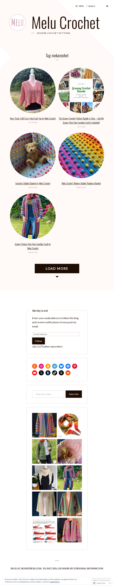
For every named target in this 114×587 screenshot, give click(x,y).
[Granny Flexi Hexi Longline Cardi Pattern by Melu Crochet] (44, 426)
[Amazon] (47, 366)
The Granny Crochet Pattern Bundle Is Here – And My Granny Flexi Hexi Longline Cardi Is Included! (81, 120)
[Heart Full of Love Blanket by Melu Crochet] (69, 452)
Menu (81, 6)
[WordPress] (54, 366)
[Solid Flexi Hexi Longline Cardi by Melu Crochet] (69, 530)
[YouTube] (34, 372)
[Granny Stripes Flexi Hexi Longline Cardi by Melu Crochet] (69, 478)
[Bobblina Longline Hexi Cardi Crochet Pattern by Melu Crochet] (69, 504)
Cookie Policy (55, 582)
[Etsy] (34, 366)
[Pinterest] (74, 366)
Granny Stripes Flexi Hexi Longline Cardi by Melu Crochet (33, 246)
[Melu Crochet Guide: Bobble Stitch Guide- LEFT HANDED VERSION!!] (44, 530)
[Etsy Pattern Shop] (107, 6)
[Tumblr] (47, 372)
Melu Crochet (65, 22)
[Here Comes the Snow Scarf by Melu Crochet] (44, 478)
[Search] (87, 6)
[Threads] (61, 372)
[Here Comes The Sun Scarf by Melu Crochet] (69, 426)
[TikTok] (54, 372)
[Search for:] (94, 6)
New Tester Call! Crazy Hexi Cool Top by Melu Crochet (33, 118)
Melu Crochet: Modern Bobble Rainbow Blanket (81, 183)
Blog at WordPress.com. (26, 568)
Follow (38, 340)
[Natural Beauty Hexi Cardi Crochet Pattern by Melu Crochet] (44, 452)
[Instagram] (41, 366)
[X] (41, 372)
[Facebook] (67, 366)
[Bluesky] (61, 366)
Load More (57, 268)
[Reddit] (67, 372)
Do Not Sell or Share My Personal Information (73, 568)
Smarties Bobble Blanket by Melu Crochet (32, 183)
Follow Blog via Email (40, 310)
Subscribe (74, 394)
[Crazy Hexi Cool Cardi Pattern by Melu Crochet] (44, 504)
